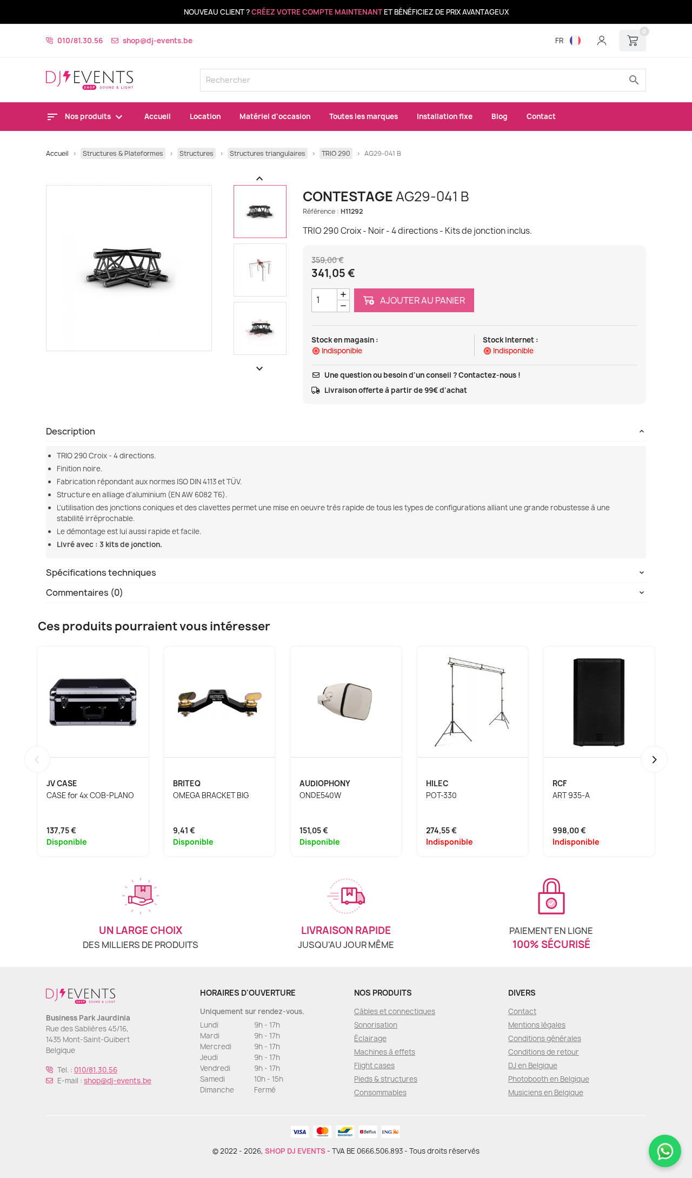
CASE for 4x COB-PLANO (90, 795)
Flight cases (374, 1065)
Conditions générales (544, 1038)
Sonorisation (375, 1025)
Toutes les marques (363, 116)
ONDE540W (320, 795)
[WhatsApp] (665, 1151)
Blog (499, 116)
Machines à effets (384, 1052)
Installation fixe (445, 116)
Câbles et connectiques (394, 1011)
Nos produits (88, 116)
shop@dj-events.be (157, 40)
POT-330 (441, 795)
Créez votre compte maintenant (316, 12)
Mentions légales (536, 1025)
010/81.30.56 (80, 40)
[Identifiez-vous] (601, 40)
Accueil (157, 116)
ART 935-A (571, 795)
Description (70, 431)
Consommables (380, 1092)
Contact (541, 116)
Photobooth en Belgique (548, 1079)
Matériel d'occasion (274, 116)
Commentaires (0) (84, 592)
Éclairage (370, 1038)
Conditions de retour (543, 1052)
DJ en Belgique (532, 1065)
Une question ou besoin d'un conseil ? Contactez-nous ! (422, 375)
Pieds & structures (385, 1079)
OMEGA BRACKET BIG (211, 795)
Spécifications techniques (101, 572)
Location (205, 116)
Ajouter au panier (421, 300)
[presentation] (37, 759)
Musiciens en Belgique (545, 1092)
